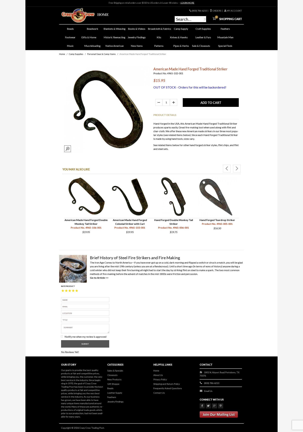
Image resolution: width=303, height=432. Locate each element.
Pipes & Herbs (181, 45)
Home (62, 54)
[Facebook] (202, 405)
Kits (159, 37)
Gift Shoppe (113, 384)
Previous (227, 168)
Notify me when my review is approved (85, 336)
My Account (234, 10)
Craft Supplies (203, 28)
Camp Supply (181, 28)
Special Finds (225, 45)
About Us (158, 375)
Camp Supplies (76, 54)
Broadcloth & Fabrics (159, 28)
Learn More (187, 2)
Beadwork (92, 28)
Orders (216, 10)
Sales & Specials (115, 370)
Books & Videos (136, 28)
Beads (70, 28)
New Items (137, 45)
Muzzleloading (92, 45)
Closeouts (112, 375)
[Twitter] (208, 405)
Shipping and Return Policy (166, 384)
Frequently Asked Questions (167, 388)
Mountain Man (225, 37)
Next (237, 168)
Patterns (158, 45)
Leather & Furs (203, 37)
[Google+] (214, 405)
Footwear (70, 37)
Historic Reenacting (114, 37)
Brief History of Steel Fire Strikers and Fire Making (135, 257)
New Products (114, 379)
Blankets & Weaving (114, 28)
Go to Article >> (99, 277)
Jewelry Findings (137, 37)
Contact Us (159, 392)
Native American (114, 45)
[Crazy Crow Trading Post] (90, 15)
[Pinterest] (220, 405)
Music (70, 45)
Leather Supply (114, 392)
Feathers (225, 28)
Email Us (208, 391)
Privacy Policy (160, 379)
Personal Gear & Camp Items (101, 54)
